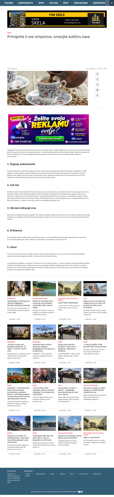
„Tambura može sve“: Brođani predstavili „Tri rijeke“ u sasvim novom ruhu (16, 347)
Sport (53, 474)
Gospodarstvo (40, 474)
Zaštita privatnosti (13, 476)
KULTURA (53, 2)
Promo (27, 476)
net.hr (14, 156)
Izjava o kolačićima (13, 478)
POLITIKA (9, 2)
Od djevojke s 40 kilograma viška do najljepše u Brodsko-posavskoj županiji (18, 303)
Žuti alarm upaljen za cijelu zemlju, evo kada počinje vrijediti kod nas (94, 390)
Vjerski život (97, 474)
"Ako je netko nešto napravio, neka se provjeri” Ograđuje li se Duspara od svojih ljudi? (44, 391)
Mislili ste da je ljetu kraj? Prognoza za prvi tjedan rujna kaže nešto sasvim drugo (43, 304)
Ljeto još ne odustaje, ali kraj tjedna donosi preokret (69, 437)
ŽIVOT (65, 2)
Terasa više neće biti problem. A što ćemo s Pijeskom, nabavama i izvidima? (67, 347)
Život (72, 474)
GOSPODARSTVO (25, 2)
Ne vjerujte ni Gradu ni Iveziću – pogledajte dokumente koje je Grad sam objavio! (68, 391)
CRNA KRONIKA (81, 2)
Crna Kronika (83, 474)
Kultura (62, 474)
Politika (27, 474)
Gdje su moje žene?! (91, 437)
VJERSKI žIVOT (99, 2)
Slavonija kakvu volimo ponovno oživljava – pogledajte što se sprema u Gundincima (44, 347)
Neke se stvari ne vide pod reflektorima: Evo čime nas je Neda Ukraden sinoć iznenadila (94, 304)
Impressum (11, 474)
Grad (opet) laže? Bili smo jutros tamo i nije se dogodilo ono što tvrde (43, 438)
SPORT (41, 2)
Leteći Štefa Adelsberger (68, 303)
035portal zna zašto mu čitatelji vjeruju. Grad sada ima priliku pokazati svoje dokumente (18, 439)
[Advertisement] (57, 54)
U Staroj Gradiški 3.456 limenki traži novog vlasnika (94, 345)
